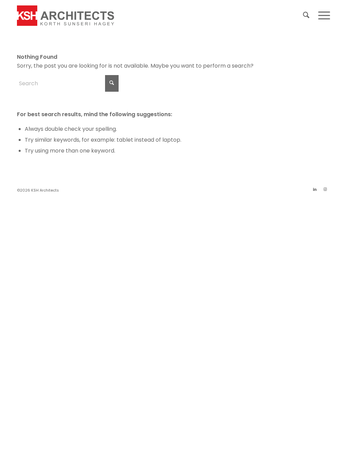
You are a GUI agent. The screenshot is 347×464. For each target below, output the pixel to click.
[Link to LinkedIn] (315, 189)
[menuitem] (306, 15)
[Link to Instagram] (325, 189)
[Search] (306, 15)
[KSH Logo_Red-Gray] (66, 15)
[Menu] (322, 15)
